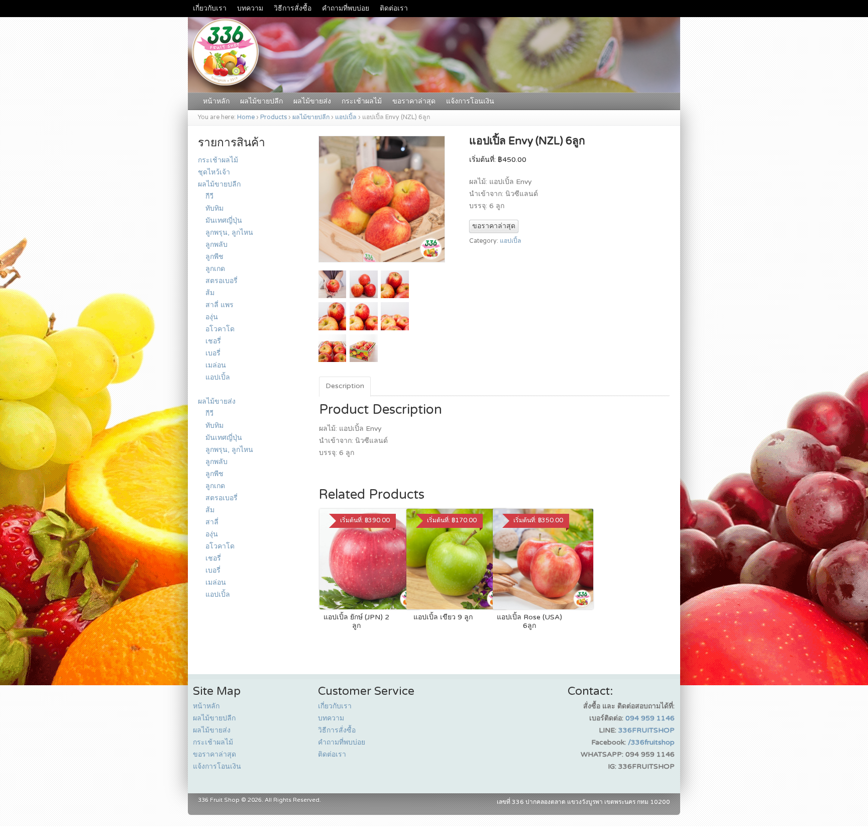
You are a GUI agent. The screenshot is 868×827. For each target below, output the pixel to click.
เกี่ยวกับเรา (210, 8)
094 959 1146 (650, 718)
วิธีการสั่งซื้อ (292, 8)
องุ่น (211, 317)
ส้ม (209, 293)
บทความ (250, 8)
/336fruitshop (651, 742)
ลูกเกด (215, 268)
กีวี (209, 196)
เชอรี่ (213, 341)
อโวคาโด (220, 329)
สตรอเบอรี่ (221, 281)
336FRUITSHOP (646, 730)
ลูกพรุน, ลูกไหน (229, 232)
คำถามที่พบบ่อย (345, 8)
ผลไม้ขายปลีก (261, 101)
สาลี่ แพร (219, 305)
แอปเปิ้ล (346, 117)
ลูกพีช (214, 256)
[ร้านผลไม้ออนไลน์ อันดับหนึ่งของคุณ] (434, 87)
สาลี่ (212, 522)
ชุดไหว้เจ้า (214, 172)
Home (246, 117)
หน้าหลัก (216, 101)
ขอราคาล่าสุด (414, 101)
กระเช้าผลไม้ (362, 101)
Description (344, 386)
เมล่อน (215, 365)
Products (273, 117)
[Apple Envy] (381, 264)
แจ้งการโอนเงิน (470, 101)
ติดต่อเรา (394, 8)
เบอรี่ (213, 353)
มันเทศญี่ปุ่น (223, 220)
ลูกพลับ (216, 244)
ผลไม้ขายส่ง (312, 101)
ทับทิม (214, 208)
